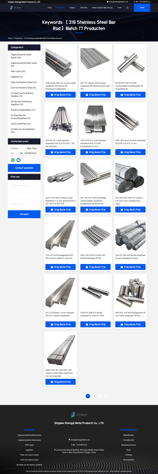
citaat (142, 8)
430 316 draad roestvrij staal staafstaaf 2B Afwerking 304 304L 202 (95, 86)
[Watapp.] (12, 160)
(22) (24, 64)
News (129, 450)
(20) (21, 56)
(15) (17, 77)
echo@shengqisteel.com (118, 2)
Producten (61, 8)
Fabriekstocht (128, 440)
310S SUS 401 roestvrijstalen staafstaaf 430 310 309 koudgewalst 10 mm (93, 143)
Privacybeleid (128, 460)
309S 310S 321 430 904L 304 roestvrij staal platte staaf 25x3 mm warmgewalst (59, 373)
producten (18, 38)
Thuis (50, 8)
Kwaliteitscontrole (128, 445)
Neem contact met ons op (102, 8)
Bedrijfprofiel (129, 435)
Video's (72, 8)
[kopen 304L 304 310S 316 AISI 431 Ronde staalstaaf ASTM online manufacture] (95, 235)
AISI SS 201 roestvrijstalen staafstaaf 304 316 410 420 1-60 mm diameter (59, 143)
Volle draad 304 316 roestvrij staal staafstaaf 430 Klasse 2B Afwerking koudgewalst (60, 86)
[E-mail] (18, 160)
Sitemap (128, 455)
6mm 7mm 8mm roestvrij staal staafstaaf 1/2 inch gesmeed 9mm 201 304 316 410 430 (60, 201)
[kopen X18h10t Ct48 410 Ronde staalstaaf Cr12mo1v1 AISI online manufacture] (95, 292)
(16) (24, 82)
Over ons (83, 8)
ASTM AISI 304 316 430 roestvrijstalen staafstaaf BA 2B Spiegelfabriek (129, 86)
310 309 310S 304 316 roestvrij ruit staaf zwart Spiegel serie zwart (129, 201)
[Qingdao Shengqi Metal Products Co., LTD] (15, 8)
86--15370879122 (142, 2)
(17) (23, 110)
